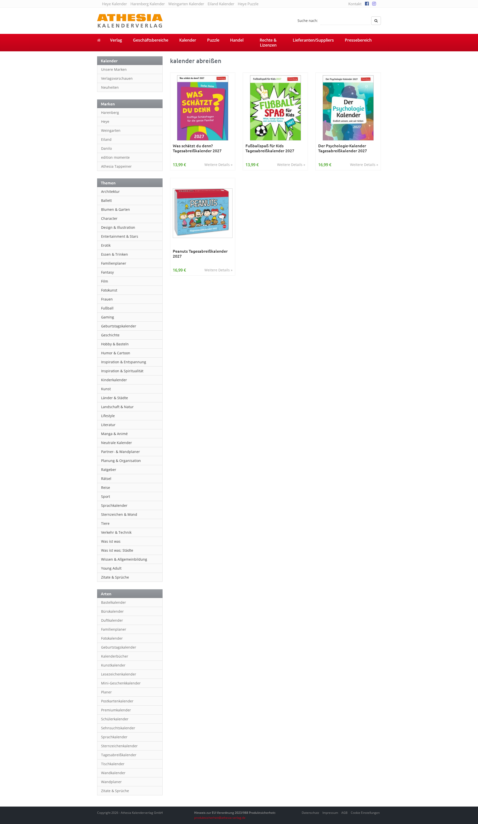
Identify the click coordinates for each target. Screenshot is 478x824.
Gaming (107, 317)
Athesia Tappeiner (116, 166)
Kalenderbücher (114, 656)
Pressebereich (358, 40)
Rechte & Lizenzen (268, 42)
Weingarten (110, 130)
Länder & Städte (114, 397)
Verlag (116, 40)
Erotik (106, 245)
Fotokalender (112, 638)
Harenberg (110, 112)
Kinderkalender (114, 379)
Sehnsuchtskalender (118, 728)
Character (109, 218)
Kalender (187, 40)
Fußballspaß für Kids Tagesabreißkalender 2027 (269, 148)
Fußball (107, 308)
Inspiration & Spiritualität (122, 371)
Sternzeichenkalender (119, 746)
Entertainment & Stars (119, 236)
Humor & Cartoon (115, 353)
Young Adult (111, 568)
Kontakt (354, 3)
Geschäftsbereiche (150, 40)
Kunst (106, 388)
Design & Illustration (118, 227)
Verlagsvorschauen (117, 78)
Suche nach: (308, 20)
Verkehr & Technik (116, 532)
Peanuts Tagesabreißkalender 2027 (200, 253)
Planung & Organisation (121, 460)
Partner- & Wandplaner (120, 451)
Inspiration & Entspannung (123, 362)
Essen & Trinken (114, 254)
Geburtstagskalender (118, 326)
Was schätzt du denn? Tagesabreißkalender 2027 (197, 148)
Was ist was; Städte (117, 550)
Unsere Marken (114, 69)
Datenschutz (310, 813)
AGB (344, 813)
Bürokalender (112, 611)
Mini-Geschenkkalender (121, 683)
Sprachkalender (114, 505)
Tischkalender (112, 763)
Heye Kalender (114, 3)
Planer (106, 692)
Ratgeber (108, 469)
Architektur (110, 191)
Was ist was (110, 541)
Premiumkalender (116, 710)
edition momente (115, 157)
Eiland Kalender (221, 3)
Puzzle (213, 40)
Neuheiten (110, 87)
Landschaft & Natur (117, 406)
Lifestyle (108, 415)
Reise (105, 487)
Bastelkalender (113, 602)
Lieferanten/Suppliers (313, 40)
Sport (105, 496)
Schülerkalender (114, 719)
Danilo (106, 148)
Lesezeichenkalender (118, 674)
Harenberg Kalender (147, 3)
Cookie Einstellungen (365, 813)
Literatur (108, 424)
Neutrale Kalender (116, 442)
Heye (105, 121)
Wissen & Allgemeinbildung (124, 559)
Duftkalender (112, 620)
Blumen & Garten (115, 209)
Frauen (107, 299)
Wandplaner (111, 781)
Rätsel (106, 478)
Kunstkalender (113, 665)
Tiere (105, 523)
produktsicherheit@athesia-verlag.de (219, 818)
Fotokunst (109, 290)
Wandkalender (113, 772)
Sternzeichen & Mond (119, 514)
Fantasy (107, 272)
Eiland (106, 139)
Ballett (106, 200)
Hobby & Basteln (115, 344)
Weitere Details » (218, 164)
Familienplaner (113, 263)
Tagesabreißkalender (118, 754)
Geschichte (110, 335)
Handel (236, 40)
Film (104, 281)
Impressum (330, 813)
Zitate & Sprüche (115, 577)
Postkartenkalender (117, 701)
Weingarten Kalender (186, 3)
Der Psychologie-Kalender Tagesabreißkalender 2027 (342, 148)
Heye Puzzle (248, 3)
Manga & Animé (114, 433)
